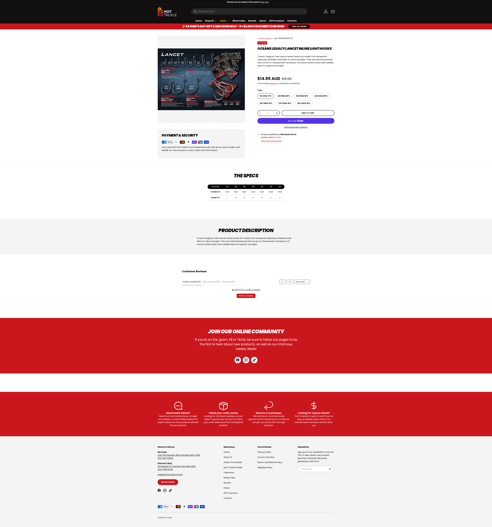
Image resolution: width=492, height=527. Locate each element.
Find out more (299, 26)
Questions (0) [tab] (228, 281)
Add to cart (308, 113)
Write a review (246, 295)
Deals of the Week (233, 462)
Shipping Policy (264, 467)
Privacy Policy (264, 452)
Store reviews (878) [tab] (211, 281)
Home (199, 20)
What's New (238, 20)
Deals (223, 20)
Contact (292, 20)
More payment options (296, 127)
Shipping (274, 83)
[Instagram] (246, 360)
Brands (252, 20)
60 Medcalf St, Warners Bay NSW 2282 (177, 466)
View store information (271, 141)
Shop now (262, 2)
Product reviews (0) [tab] (192, 281)
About (262, 20)
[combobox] (249, 11)
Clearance (229, 472)
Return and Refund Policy (270, 462)
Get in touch (168, 482)
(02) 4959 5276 (165, 469)
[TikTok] (254, 360)
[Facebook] (237, 360)
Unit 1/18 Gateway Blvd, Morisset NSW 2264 (179, 455)
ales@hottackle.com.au (170, 474)
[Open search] (282, 282)
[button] (333, 11)
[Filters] (290, 282)
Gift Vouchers (276, 20)
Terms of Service (265, 457)
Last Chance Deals (233, 467)
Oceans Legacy (264, 38)
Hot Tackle (168, 518)
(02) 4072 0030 (165, 458)
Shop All (209, 20)
